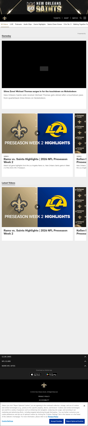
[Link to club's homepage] (4, 17)
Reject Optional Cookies (74, 421)
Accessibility (44, 400)
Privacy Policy (44, 396)
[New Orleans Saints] (44, 385)
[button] (44, 68)
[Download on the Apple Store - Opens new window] (35, 375)
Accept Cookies (56, 421)
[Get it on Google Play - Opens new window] (51, 375)
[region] (44, 414)
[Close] (84, 405)
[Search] (81, 18)
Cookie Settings (7, 421)
